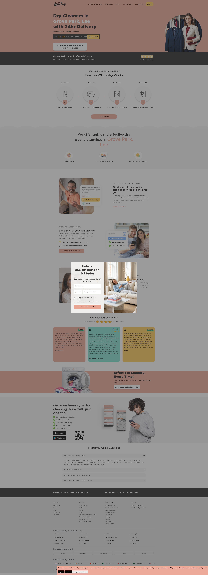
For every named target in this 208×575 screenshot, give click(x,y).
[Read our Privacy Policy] (100, 301)
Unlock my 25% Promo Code (87, 307)
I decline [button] (68, 572)
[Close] (135, 264)
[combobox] (78, 292)
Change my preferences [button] (80, 572)
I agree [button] (61, 572)
